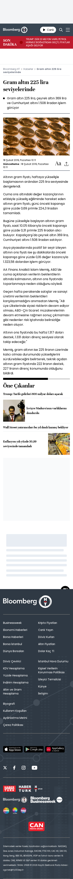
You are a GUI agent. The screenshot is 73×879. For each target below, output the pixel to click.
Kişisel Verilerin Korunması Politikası (51, 670)
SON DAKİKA (10, 42)
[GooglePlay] (34, 749)
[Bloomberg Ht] (15, 799)
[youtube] (34, 768)
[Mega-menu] (68, 30)
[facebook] (14, 768)
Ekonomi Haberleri (15, 630)
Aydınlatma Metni (15, 718)
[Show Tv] (6, 810)
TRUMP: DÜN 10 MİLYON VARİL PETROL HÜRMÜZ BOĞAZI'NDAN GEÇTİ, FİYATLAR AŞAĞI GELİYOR (48, 42)
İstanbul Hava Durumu (53, 661)
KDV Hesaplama (14, 668)
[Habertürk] (9, 788)
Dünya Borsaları (13, 651)
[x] (5, 768)
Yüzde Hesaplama (15, 675)
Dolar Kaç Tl (46, 651)
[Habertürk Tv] (25, 788)
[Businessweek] (46, 799)
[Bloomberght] (15, 30)
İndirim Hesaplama (15, 682)
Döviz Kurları (46, 637)
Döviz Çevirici (12, 661)
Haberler (28, 69)
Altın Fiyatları (46, 644)
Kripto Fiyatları (47, 623)
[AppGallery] (55, 749)
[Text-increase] (58, 164)
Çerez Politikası (13, 725)
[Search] (61, 30)
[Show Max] (24, 810)
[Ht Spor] (38, 788)
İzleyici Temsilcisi (49, 679)
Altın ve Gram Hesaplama (12, 691)
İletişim (43, 693)
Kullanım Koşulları (14, 711)
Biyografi (9, 704)
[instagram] (24, 768)
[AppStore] (13, 749)
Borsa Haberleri (13, 637)
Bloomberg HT (11, 69)
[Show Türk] (15, 810)
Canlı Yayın (45, 630)
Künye (42, 686)
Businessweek (12, 623)
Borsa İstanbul (12, 644)
